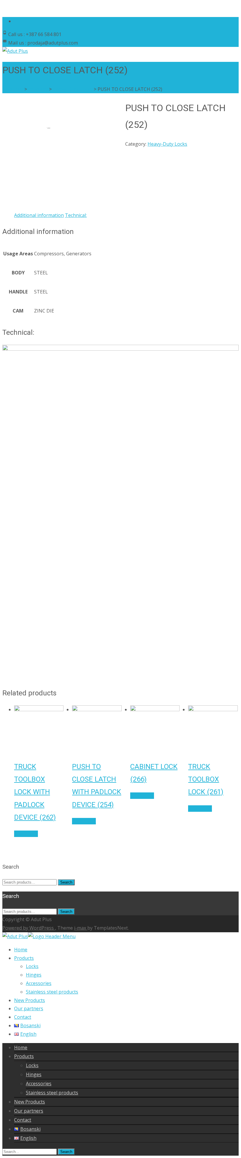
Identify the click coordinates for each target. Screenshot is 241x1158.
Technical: (76, 215)
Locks (32, 1065)
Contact (22, 1120)
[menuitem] (27, 1025)
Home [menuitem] (20, 949)
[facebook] (16, 21)
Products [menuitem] (24, 958)
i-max (80, 928)
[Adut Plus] (15, 51)
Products (24, 1056)
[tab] (39, 215)
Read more (26, 834)
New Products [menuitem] (29, 1000)
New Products (29, 1101)
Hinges (33, 1074)
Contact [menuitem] (22, 1017)
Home (20, 1047)
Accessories (38, 1083)
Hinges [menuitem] (33, 975)
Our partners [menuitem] (28, 1008)
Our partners (28, 1111)
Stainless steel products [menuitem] (52, 992)
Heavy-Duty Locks (167, 144)
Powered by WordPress (28, 928)
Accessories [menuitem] (38, 983)
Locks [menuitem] (32, 966)
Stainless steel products (52, 1092)
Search (66, 882)
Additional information (39, 215)
